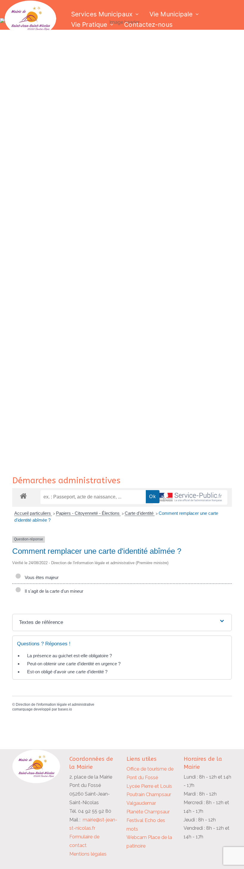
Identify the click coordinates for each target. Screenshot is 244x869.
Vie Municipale (171, 14)
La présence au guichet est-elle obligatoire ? (69, 655)
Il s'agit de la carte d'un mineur (52, 591)
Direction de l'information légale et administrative (55, 704)
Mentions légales (88, 854)
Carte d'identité (140, 513)
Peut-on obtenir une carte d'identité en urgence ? (74, 663)
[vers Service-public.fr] (190, 497)
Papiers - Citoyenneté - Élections (88, 513)
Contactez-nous (148, 24)
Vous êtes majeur (40, 577)
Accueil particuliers (33, 513)
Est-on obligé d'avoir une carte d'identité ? (67, 671)
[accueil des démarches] (23, 495)
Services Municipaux (101, 14)
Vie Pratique (89, 24)
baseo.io (65, 709)
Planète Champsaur (148, 812)
